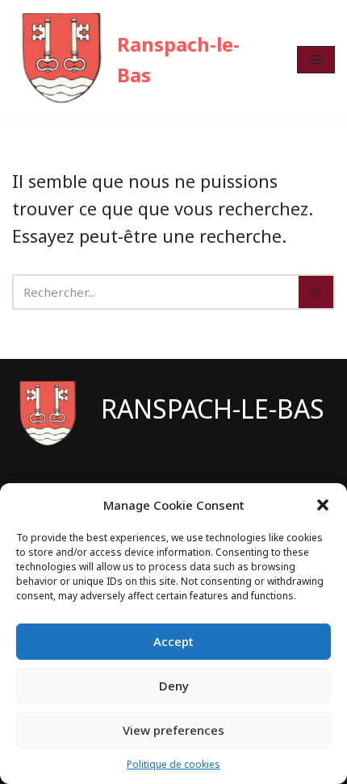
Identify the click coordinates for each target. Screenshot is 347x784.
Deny (174, 686)
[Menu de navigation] (316, 59)
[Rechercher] (317, 292)
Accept (173, 641)
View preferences (173, 730)
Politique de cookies (173, 764)
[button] (323, 505)
